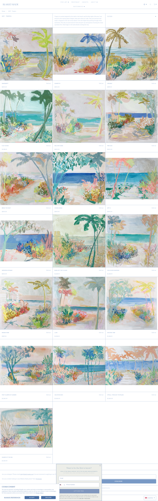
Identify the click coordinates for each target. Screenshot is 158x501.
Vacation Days (58, 395)
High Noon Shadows (113, 270)
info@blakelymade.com (26, 474)
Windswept (5, 83)
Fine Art (64, 2)
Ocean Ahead (58, 208)
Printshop (75, 2)
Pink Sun (109, 146)
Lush (55, 332)
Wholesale (39, 479)
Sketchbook (78, 6)
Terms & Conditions (102, 488)
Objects (85, 2)
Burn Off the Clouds (60, 270)
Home (3, 11)
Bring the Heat (6, 208)
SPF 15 (108, 208)
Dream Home (5, 332)
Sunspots (57, 83)
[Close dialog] (100, 465)
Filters (109, 16)
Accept (32, 497)
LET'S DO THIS (79, 491)
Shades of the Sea (7, 457)
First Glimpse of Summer (9, 395)
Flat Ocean (5, 146)
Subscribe (118, 481)
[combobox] (62, 485)
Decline (48, 497)
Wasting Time (111, 332)
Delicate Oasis (58, 146)
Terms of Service (87, 498)
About (93, 2)
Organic (109, 83)
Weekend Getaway (7, 270)
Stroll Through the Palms (115, 395)
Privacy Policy (40, 493)
